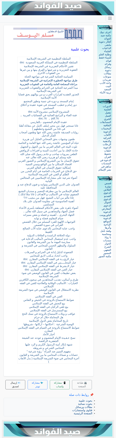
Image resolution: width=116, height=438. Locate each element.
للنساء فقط (105, 57)
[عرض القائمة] (110, 18)
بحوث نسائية (85, 403)
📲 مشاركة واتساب (60, 384)
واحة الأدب (105, 83)
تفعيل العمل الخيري (107, 115)
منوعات (107, 76)
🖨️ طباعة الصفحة (82, 384)
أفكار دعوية (105, 41)
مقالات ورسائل (83, 407)
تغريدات (107, 79)
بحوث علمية (85, 400)
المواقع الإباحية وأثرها (107, 224)
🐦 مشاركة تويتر (37, 384)
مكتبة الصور (104, 256)
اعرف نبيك (105, 32)
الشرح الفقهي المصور (107, 250)
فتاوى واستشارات (82, 410)
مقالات (107, 73)
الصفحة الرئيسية (83, 413)
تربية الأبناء (105, 92)
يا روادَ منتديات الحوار (107, 240)
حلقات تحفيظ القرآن (107, 153)
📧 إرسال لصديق (15, 384)
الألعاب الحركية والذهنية (107, 138)
